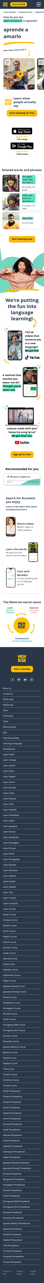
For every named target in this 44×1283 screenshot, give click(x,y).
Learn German (9, 787)
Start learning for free (22, 112)
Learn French (9, 782)
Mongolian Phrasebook (14, 1179)
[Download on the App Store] (22, 131)
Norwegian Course (11, 1008)
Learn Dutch (8, 771)
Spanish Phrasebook (12, 1229)
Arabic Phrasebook (11, 1091)
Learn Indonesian (11, 815)
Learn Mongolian (11, 837)
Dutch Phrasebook (11, 1107)
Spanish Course (25, 12)
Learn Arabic (9, 754)
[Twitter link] (19, 680)
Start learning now (22, 238)
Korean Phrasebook (12, 1173)
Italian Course (9, 980)
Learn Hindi (8, 804)
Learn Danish (9, 765)
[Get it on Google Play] (22, 145)
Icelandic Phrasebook (12, 1146)
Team (5, 721)
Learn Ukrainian (10, 903)
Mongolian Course (11, 1002)
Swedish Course (10, 1063)
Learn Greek (8, 793)
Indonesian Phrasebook (14, 1151)
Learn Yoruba (9, 909)
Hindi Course (9, 964)
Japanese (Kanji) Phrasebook (16, 1162)
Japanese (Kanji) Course (14, 986)
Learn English (9, 776)
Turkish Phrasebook (12, 1251)
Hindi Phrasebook (11, 1140)
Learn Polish (8, 853)
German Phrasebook (12, 1124)
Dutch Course (9, 931)
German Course (10, 947)
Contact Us (8, 693)
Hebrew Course (10, 958)
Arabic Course (9, 914)
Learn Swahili (9, 881)
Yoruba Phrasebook (12, 1262)
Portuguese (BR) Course (14, 1024)
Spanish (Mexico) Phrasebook (16, 1223)
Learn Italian (9, 820)
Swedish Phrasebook (12, 1240)
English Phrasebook (12, 1113)
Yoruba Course (10, 1085)
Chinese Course (10, 920)
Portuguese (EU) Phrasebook (16, 1207)
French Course (9, 942)
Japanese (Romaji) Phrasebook (17, 1168)
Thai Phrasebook (11, 1245)
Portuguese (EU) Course (14, 1030)
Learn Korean (9, 831)
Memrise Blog (9, 727)
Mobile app (8, 704)
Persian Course (10, 1013)
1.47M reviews (22, 154)
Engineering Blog (11, 738)
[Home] (8, 102)
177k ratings (22, 139)
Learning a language (12, 743)
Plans (5, 710)
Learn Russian (9, 864)
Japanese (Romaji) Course (14, 991)
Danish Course (9, 925)
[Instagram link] (31, 680)
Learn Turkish (9, 898)
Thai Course (8, 1069)
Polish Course (9, 1019)
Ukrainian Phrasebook (13, 1256)
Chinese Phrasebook (12, 1096)
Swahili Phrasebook (12, 1234)
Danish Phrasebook (12, 1102)
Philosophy (8, 716)
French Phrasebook (12, 1118)
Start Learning (18, 4)
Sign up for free (22, 454)
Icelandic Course (10, 969)
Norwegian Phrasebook (14, 1184)
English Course (10, 936)
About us (7, 688)
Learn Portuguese (11, 859)
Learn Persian (9, 848)
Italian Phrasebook (11, 1157)
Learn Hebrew (9, 798)
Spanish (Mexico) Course (14, 1047)
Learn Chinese (9, 760)
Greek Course (9, 953)
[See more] (39, 4)
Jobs (5, 732)
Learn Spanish (9, 12)
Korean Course (10, 997)
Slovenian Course (11, 1041)
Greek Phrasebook (11, 1129)
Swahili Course (9, 1058)
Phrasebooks (9, 749)
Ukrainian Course (11, 1080)
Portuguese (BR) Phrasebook (16, 1201)
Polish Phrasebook (11, 1195)
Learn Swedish (9, 887)
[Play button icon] (20, 74)
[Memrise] (5, 4)
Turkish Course (10, 1074)
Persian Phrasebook (12, 1190)
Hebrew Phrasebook (12, 1135)
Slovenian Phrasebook (13, 1218)
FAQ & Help (8, 699)
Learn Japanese (10, 826)
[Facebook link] (12, 680)
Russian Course (10, 1035)
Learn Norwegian (11, 842)
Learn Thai (8, 892)
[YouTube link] (25, 680)
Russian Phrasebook (12, 1212)
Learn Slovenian (10, 870)
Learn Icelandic (10, 809)
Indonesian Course (11, 975)
